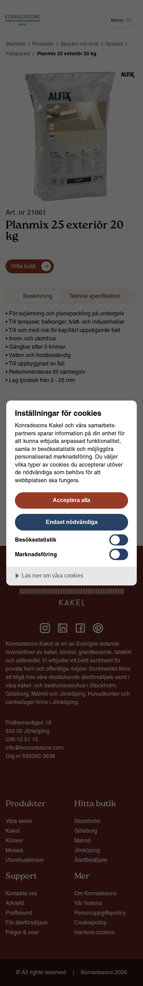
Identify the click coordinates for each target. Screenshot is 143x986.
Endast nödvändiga (72, 522)
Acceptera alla (71, 500)
